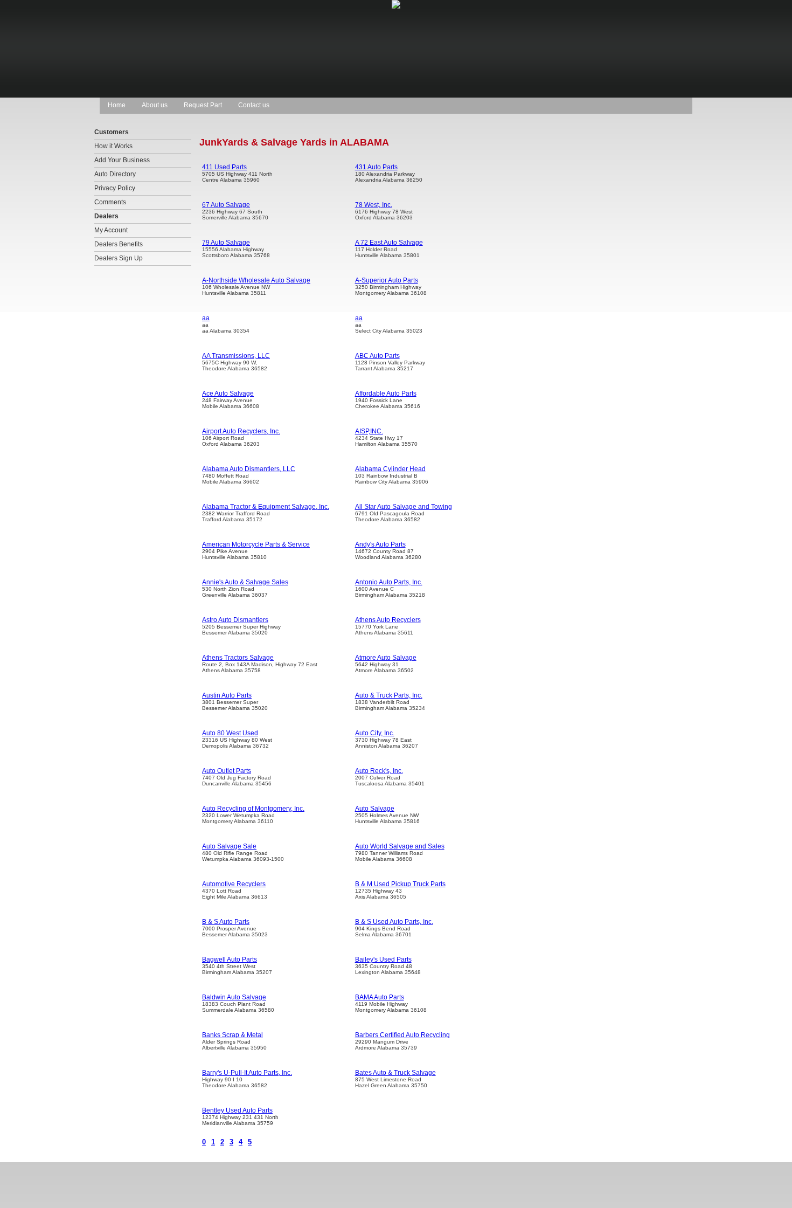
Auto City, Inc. (374, 733)
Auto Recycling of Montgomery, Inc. (253, 808)
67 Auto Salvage (226, 205)
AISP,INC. (369, 431)
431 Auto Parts (376, 167)
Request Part (203, 105)
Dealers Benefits (118, 244)
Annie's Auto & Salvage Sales (245, 582)
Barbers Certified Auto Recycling (402, 1035)
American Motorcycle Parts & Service (256, 544)
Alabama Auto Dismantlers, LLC (248, 469)
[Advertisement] (598, 186)
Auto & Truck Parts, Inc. (388, 695)
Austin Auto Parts (227, 695)
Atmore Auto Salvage (385, 657)
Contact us (253, 105)
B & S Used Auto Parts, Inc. (394, 922)
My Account (111, 230)
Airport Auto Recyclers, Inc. (241, 431)
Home (117, 105)
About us (155, 105)
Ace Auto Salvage (228, 393)
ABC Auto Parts (377, 356)
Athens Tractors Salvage (238, 657)
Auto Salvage (374, 808)
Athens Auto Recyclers (388, 620)
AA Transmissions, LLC (236, 356)
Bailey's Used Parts (383, 959)
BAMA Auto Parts (379, 997)
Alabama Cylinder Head (390, 469)
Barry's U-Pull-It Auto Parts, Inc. (247, 1072)
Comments (110, 202)
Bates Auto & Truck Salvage (395, 1072)
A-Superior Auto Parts (386, 280)
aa (206, 318)
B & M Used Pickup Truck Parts (400, 884)
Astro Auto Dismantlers (235, 620)
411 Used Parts (224, 167)
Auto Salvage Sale (229, 846)
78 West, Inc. (373, 205)
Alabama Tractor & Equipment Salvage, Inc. (265, 506)
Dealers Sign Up (118, 258)
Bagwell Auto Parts (229, 959)
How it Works (113, 146)
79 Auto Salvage (226, 242)
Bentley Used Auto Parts (237, 1110)
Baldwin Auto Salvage (234, 997)
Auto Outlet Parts (226, 771)
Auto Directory (115, 174)
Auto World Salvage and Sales (399, 846)
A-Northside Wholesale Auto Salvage (256, 280)
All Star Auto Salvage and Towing (403, 506)
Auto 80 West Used (230, 733)
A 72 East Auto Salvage (389, 242)
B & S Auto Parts (225, 922)
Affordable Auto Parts (385, 393)
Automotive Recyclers (234, 884)
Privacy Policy (114, 188)
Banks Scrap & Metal (232, 1035)
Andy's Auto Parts (380, 544)
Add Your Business (122, 160)
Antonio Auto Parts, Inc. (388, 582)
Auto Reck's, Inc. (379, 771)
